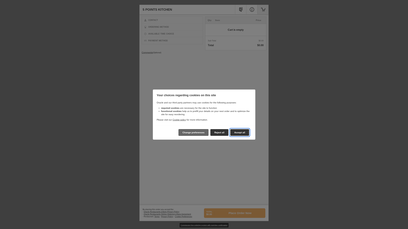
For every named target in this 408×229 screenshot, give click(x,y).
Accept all (239, 132)
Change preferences (193, 132)
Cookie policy (179, 119)
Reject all (219, 132)
